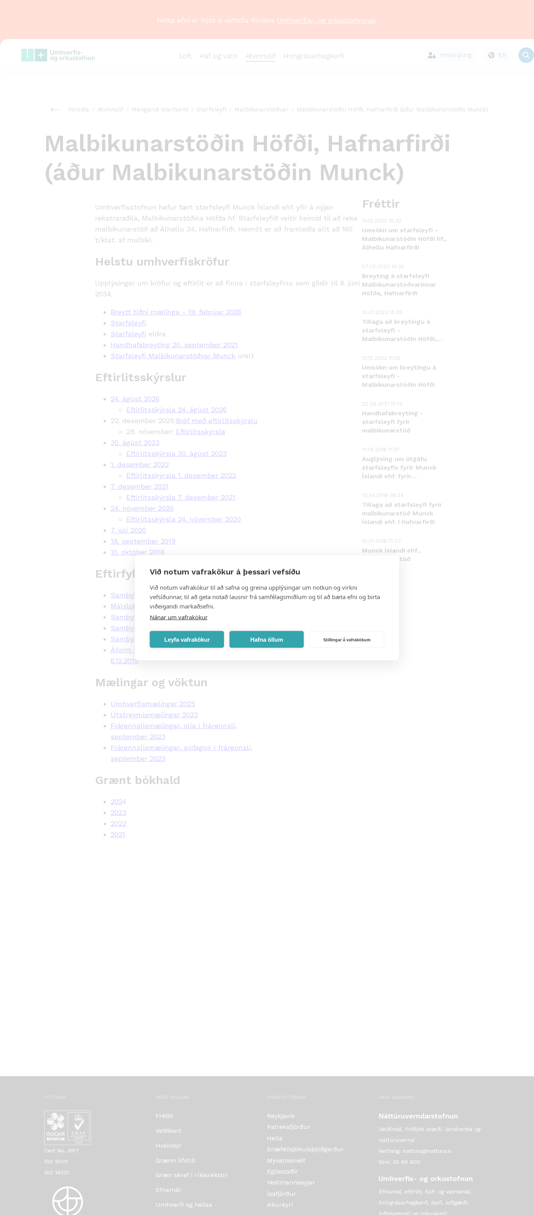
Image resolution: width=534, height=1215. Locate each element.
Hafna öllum (266, 639)
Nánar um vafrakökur (179, 617)
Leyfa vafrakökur (187, 639)
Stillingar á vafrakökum (347, 639)
